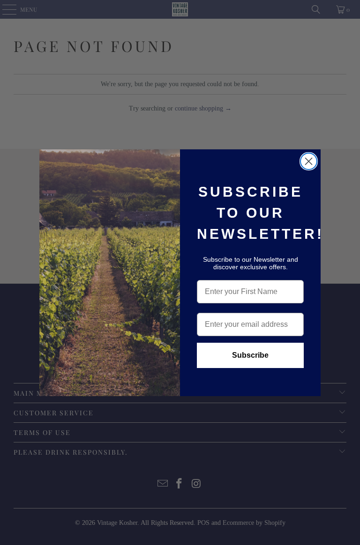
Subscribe (250, 355)
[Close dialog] (308, 161)
